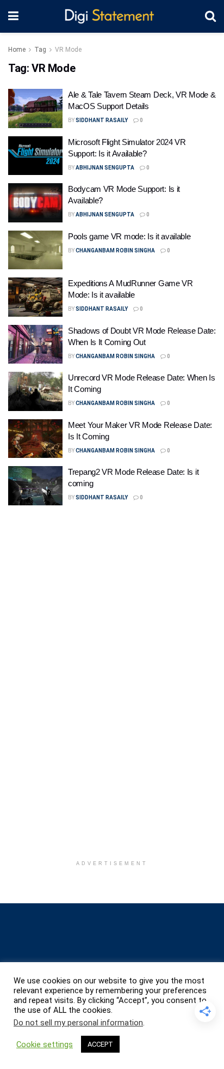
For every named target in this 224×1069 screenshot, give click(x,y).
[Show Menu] (13, 16)
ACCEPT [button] (100, 1044)
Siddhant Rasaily (102, 120)
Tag (40, 49)
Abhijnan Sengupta (105, 168)
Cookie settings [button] (44, 1044)
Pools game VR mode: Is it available (129, 236)
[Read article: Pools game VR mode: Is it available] (35, 250)
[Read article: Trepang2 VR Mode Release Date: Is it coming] (35, 485)
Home (17, 49)
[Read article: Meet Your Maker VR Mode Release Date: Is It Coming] (35, 438)
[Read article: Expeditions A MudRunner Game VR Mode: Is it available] (35, 297)
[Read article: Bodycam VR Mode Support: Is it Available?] (35, 202)
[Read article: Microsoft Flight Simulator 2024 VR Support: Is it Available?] (35, 156)
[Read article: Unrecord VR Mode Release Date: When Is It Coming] (35, 391)
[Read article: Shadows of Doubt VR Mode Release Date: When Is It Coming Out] (35, 344)
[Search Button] (210, 16)
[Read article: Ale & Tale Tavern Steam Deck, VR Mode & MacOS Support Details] (35, 108)
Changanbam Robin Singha (115, 250)
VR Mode (68, 49)
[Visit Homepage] (112, 17)
